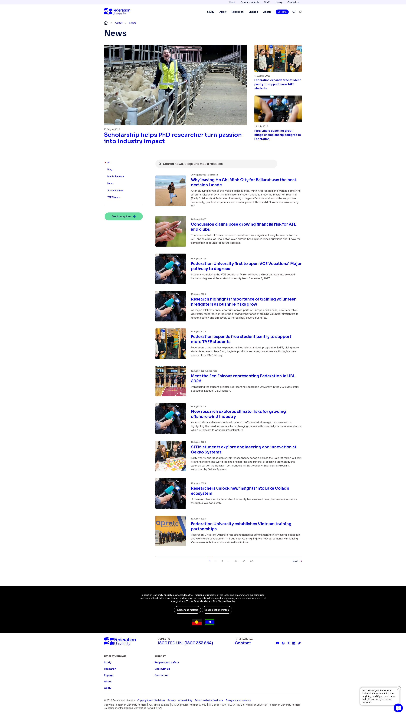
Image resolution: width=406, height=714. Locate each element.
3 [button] (222, 561)
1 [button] (209, 561)
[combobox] (216, 164)
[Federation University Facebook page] (283, 643)
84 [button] (236, 561)
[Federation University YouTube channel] (277, 643)
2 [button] (216, 561)
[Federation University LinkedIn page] (294, 643)
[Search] (300, 12)
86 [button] (251, 561)
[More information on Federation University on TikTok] (299, 643)
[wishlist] (293, 12)
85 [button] (243, 561)
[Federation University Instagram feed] (288, 643)
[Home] (117, 12)
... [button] (228, 561)
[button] (162, 559)
